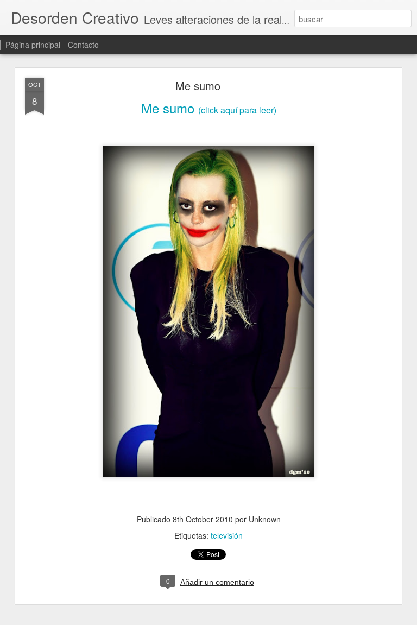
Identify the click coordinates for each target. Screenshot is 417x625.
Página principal (32, 44)
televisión (227, 535)
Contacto (83, 44)
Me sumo (197, 85)
